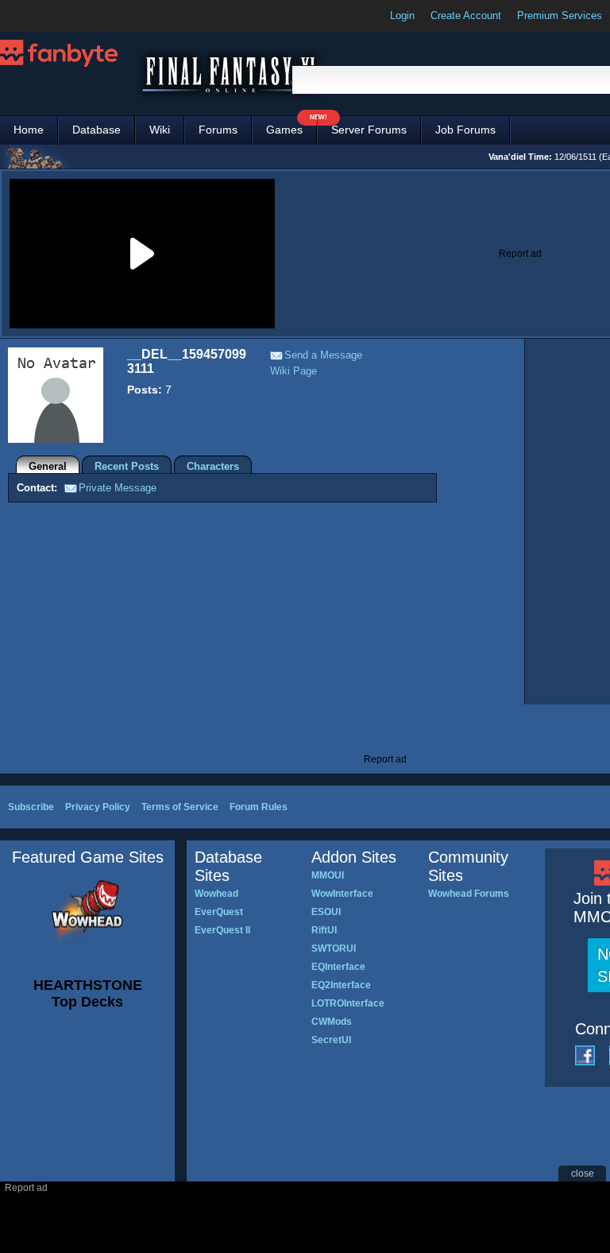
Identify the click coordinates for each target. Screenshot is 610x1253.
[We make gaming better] (51, 16)
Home (29, 129)
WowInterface (342, 893)
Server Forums (369, 129)
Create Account (465, 15)
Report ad (520, 253)
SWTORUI (333, 948)
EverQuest (219, 911)
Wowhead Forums (468, 893)
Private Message (117, 488)
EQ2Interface (341, 985)
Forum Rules (259, 807)
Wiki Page (293, 371)
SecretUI (331, 1039)
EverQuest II (222, 930)
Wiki (159, 129)
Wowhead (216, 893)
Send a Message (323, 355)
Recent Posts (127, 466)
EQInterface (338, 966)
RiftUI (324, 930)
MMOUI (327, 875)
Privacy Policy (97, 807)
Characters (213, 466)
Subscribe (31, 807)
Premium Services (559, 15)
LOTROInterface (347, 1003)
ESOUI (326, 911)
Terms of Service (179, 807)
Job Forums (465, 129)
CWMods (331, 1021)
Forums (218, 129)
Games (291, 126)
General (48, 466)
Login (402, 15)
